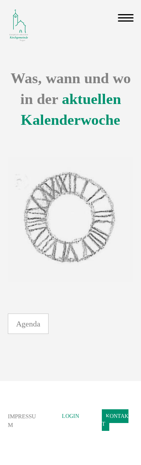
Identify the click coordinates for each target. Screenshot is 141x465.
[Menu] (126, 18)
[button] (28, 324)
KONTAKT (115, 420)
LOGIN (70, 416)
